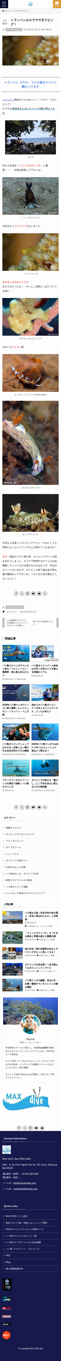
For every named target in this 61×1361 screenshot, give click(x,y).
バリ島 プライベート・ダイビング (22, 1249)
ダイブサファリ (13, 847)
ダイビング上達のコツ (17, 860)
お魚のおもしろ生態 (16, 867)
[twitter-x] (22, 593)
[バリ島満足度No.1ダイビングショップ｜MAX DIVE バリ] (30, 4)
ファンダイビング (13, 30)
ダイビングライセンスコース (20, 834)
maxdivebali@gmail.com (25, 1189)
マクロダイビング (28, 612)
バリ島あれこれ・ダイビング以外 (22, 873)
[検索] (45, 593)
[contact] (39, 593)
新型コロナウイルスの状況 (19, 880)
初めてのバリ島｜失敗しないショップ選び (27, 1223)
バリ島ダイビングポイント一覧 (21, 1236)
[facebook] (16, 593)
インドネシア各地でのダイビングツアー (25, 893)
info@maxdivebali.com (24, 1183)
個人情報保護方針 (14, 1268)
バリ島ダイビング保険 (17, 886)
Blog (8, 1262)
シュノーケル (12, 854)
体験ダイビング (13, 828)
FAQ (8, 1255)
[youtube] (33, 593)
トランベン (8, 99)
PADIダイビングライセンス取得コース (25, 1229)
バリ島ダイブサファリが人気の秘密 (23, 1242)
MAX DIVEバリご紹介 (17, 1216)
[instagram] (27, 593)
